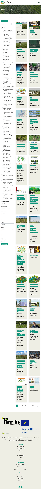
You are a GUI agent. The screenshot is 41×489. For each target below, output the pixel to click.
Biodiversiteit (20, 72)
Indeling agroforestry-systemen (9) (7, 82)
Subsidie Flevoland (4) (6, 154)
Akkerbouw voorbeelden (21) (8, 85)
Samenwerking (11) (6, 53)
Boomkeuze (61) (5, 101)
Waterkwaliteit (20, 366)
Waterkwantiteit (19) (7, 123)
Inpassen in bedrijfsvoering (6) (8, 63)
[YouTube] (22, 487)
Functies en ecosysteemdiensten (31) (7, 108)
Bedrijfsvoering (21, 451)
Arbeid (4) (5, 60)
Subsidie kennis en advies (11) (7, 158)
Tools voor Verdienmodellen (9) (8, 179)
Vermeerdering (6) (7, 42)
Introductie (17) (5, 75)
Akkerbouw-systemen (21, 284)
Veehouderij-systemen (33, 286)
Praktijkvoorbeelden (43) (7, 83)
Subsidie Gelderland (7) (7, 156)
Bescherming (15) (7, 34)
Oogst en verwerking (33, 144)
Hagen (31, 120)
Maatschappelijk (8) (7, 93)
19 (29, 405)
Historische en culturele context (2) (8, 79)
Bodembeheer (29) (6, 45)
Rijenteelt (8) (6, 142)
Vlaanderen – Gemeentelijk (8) (8, 195)
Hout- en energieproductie (33, 122)
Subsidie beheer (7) (6, 153)
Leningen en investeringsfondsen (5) (7, 150)
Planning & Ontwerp (20, 448)
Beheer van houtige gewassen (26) (8, 32)
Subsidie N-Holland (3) (6, 164)
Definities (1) (6, 77)
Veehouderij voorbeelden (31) (9, 86)
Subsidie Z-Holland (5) (6, 171)
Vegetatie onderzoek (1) (8, 135)
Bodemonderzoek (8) (7, 132)
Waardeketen (20, 75)
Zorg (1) (5, 124)
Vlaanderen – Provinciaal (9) (8, 197)
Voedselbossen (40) (7, 100)
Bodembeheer (32, 255)
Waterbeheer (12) (6, 48)
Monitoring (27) (5, 52)
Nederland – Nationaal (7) (8, 190)
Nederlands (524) (5, 241)
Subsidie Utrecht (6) (6, 168)
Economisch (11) (6, 92)
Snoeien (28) (6, 41)
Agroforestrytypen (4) (6, 96)
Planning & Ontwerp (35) (6, 94)
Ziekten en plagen (20, 168)
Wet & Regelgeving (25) (6, 183)
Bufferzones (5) (6, 139)
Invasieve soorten (33, 165)
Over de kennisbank (20, 474)
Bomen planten (32, 330)
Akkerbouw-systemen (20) (8, 97)
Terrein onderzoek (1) (7, 134)
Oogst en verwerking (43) (8, 38)
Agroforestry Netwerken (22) (8, 55)
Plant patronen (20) (6, 137)
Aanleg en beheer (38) (5, 28)
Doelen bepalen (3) (7, 127)
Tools (21, 457)
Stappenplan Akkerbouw (20, 466)
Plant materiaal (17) (7, 39)
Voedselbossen (32, 363)
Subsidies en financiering (32, 50)
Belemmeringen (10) (6, 74)
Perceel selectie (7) (6, 131)
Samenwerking (32, 32)
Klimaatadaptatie (32, 201)
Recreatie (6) (6, 119)
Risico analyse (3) (7, 66)
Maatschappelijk (32, 228)
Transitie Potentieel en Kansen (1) (7, 130)
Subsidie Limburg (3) (6, 160)
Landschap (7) (6, 117)
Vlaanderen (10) (5, 193)
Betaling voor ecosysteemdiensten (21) (7, 146)
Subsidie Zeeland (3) (6, 172)
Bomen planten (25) (7, 37)
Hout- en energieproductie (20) (8, 113)
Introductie (32, 72)
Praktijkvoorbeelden (21, 330)
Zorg (18, 227)
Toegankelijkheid (20, 476)
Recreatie (31, 229)
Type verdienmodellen (33, 51)
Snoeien (31, 123)
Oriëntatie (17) (5, 126)
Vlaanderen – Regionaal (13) (8, 198)
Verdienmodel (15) (6, 59)
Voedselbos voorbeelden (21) (8, 87)
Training (36, 255)
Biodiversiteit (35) (7, 109)
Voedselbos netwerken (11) (8, 57)
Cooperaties (19, 120)
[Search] (10, 24)
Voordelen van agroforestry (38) (8, 89)
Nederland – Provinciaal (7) (8, 191)
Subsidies (20, 453)
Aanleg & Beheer (20, 450)
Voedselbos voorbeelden (32, 74)
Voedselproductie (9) (7, 120)
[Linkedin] (19, 487)
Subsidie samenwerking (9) (7, 167)
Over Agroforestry (20, 446)
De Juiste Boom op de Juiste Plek (20, 469)
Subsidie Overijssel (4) (6, 165)
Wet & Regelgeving (20, 455)
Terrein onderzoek (20, 259)
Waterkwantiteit (20, 367)
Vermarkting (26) (6, 70)
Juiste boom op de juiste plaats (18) (8, 105)
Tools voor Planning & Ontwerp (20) (8, 178)
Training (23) (4, 180)
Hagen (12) (6, 141)
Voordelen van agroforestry (20, 51)
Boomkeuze (19, 388)
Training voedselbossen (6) (7, 182)
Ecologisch (19, 99)
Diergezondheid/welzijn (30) (8, 111)
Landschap (19, 255)
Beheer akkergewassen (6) (7, 30)
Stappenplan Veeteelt (20, 467)
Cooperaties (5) (6, 56)
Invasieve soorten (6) (7, 103)
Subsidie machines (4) (6, 161)
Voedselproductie (33, 230)
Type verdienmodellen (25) (8, 68)
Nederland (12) (5, 187)
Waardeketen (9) (6, 71)
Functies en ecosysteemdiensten (21, 361)
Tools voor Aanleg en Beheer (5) (8, 175)
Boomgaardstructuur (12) (8, 138)
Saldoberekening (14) (7, 67)
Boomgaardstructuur (33, 119)
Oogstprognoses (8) (7, 64)
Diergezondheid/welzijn (21, 144)
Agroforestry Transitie (20, 464)
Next (33, 405)
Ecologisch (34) (6, 90)
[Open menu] (39, 2)
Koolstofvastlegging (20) (8, 116)
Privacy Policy (20, 478)
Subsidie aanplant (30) (6, 151)
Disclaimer (20, 480)
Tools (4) (3, 174)
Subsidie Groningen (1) (6, 157)
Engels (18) (4, 239)
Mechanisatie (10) (6, 46)
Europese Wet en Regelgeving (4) (8, 186)
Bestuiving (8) (6, 35)
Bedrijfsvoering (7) (5, 49)
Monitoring (22, 195)
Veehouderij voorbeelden (20, 198)
